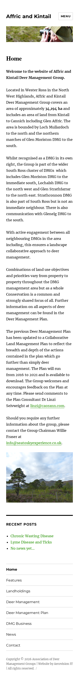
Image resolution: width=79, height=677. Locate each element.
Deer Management (23, 602)
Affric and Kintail (28, 16)
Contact (13, 645)
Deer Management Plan (27, 613)
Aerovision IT (63, 664)
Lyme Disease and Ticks (31, 542)
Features (14, 580)
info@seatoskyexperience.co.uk (33, 443)
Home (11, 569)
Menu (65, 16)
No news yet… (23, 548)
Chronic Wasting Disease (32, 536)
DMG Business (19, 624)
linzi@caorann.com (47, 406)
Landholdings (18, 591)
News (11, 634)
